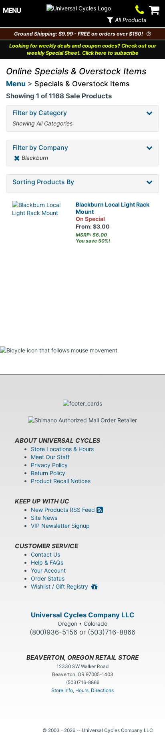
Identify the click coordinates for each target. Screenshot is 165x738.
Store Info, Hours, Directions (82, 690)
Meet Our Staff (50, 457)
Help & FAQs (47, 562)
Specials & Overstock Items (82, 84)
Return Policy (48, 472)
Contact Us (45, 554)
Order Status (47, 578)
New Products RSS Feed (64, 509)
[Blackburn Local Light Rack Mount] (38, 227)
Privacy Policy (49, 464)
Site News (44, 517)
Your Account (48, 570)
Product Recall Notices (61, 480)
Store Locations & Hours (62, 449)
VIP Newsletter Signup (60, 525)
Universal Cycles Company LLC (83, 615)
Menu (16, 84)
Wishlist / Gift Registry (61, 586)
